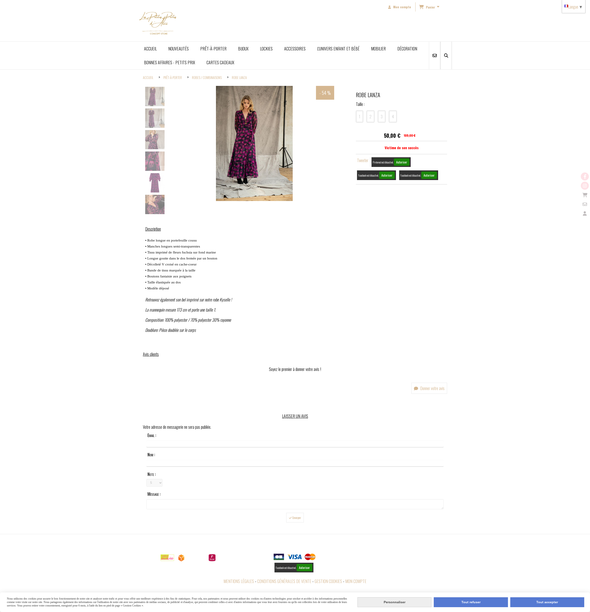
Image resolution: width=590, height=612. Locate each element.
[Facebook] (585, 176)
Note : (152, 474)
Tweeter (362, 160)
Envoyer (296, 517)
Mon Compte (355, 581)
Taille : (360, 104)
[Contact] (585, 204)
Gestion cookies (328, 581)
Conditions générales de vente (284, 581)
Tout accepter (547, 602)
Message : (154, 494)
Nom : (151, 455)
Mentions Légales (239, 581)
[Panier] (585, 195)
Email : (152, 435)
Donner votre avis (432, 388)
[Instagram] (585, 186)
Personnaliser (394, 602)
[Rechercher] (446, 55)
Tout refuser (471, 602)
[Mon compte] (585, 213)
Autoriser (401, 162)
